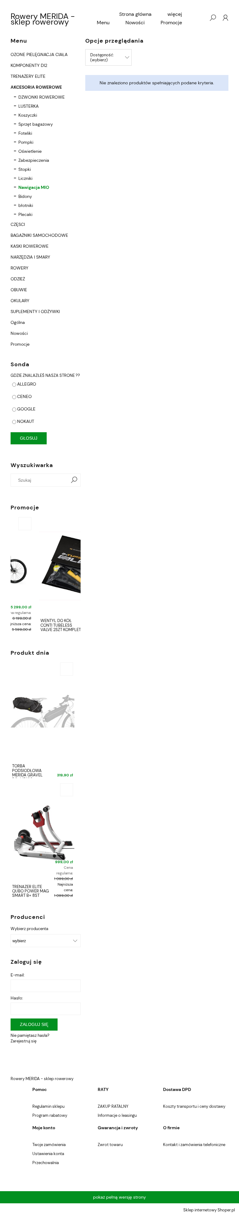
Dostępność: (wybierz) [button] (102, 57)
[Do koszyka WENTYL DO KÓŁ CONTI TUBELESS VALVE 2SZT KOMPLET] (73, 523)
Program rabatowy (49, 1115)
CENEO (24, 396)
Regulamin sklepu (48, 1106)
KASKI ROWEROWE (30, 246)
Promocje (20, 344)
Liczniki (25, 178)
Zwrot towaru (110, 1144)
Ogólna (18, 322)
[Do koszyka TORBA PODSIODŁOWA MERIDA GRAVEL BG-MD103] (66, 669)
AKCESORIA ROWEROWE (36, 87)
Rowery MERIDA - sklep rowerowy (43, 19)
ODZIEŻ (18, 279)
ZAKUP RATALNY (113, 1106)
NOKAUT (25, 421)
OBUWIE (19, 290)
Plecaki (25, 214)
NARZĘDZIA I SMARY (30, 257)
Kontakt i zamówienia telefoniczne (194, 1144)
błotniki (25, 205)
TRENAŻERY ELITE (28, 76)
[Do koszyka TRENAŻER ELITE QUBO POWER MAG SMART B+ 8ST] (66, 790)
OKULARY (20, 300)
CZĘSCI (18, 224)
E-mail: (18, 975)
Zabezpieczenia (33, 160)
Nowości (19, 333)
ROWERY (19, 268)
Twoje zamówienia (49, 1144)
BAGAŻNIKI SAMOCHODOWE (39, 235)
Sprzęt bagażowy (35, 124)
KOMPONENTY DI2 (29, 65)
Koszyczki (27, 115)
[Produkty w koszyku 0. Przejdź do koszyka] (200, 18)
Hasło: (17, 998)
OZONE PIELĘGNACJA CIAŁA (39, 54)
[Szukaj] (74, 480)
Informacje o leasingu (117, 1115)
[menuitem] (135, 14)
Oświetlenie (30, 151)
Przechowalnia (45, 1162)
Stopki (24, 169)
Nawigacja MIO (33, 187)
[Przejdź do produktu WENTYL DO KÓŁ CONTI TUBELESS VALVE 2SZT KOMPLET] (46, 566)
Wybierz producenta (29, 929)
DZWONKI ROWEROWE (41, 97)
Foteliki (25, 133)
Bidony (25, 196)
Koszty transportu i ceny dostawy (194, 1106)
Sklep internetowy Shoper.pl (209, 1210)
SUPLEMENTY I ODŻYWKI (35, 311)
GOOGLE (26, 409)
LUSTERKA (28, 106)
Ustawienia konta (48, 1153)
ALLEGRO (26, 384)
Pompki (25, 142)
